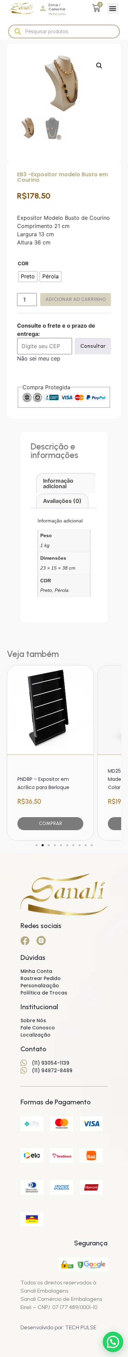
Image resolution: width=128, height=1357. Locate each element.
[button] (112, 8)
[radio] (27, 276)
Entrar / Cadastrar (57, 7)
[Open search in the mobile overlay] (64, 31)
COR (23, 263)
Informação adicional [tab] (58, 483)
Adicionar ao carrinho (75, 299)
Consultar (92, 346)
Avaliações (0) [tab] (62, 500)
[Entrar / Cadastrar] (42, 8)
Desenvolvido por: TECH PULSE (58, 1327)
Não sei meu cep (38, 358)
